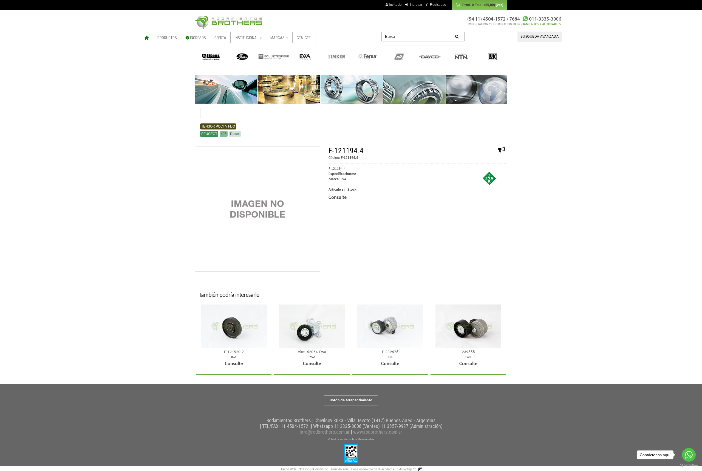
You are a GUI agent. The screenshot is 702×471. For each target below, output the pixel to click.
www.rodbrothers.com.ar (377, 432)
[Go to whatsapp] (689, 455)
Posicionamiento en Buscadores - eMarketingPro (383, 469)
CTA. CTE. (304, 38)
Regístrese (437, 5)
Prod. (479, 5)
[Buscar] (457, 36)
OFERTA (220, 38)
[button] (419, 469)
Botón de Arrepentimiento (351, 400)
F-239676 (390, 352)
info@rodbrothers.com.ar (325, 432)
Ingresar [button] (416, 5)
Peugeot (209, 134)
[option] (211, 56)
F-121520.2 (234, 352)
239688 (468, 352)
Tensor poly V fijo (218, 126)
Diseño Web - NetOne (294, 469)
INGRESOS (197, 38)
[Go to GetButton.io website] (689, 465)
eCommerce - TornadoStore (330, 469)
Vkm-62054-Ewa (312, 352)
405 (224, 134)
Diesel (235, 134)
